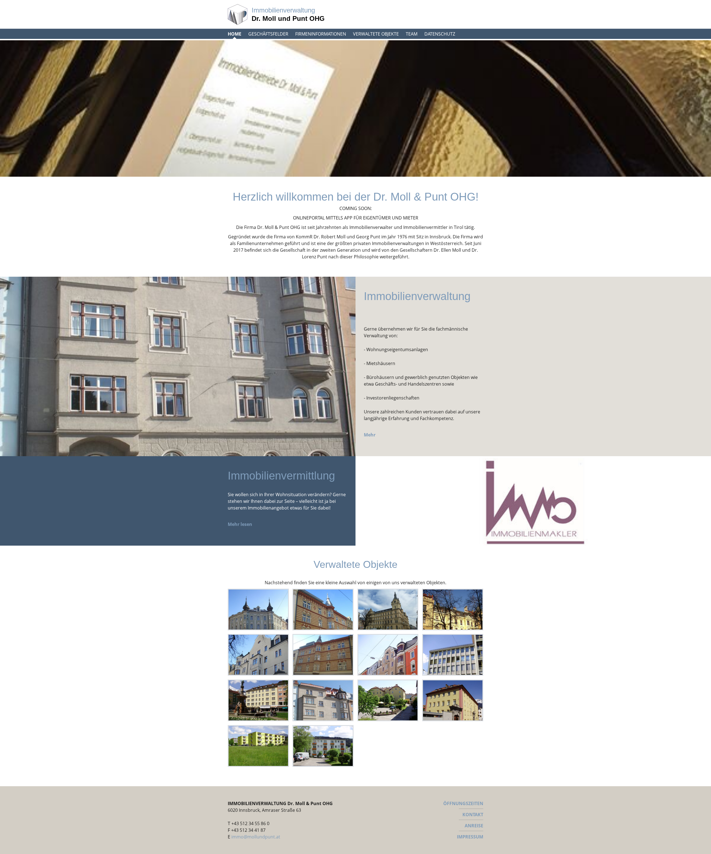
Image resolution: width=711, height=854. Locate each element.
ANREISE (474, 826)
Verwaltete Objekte (376, 34)
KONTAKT (472, 814)
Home (234, 34)
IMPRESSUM (470, 837)
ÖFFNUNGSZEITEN (463, 803)
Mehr (369, 435)
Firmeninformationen (320, 34)
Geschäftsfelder (268, 34)
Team (411, 34)
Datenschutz (439, 34)
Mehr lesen (240, 524)
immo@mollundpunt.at (255, 837)
